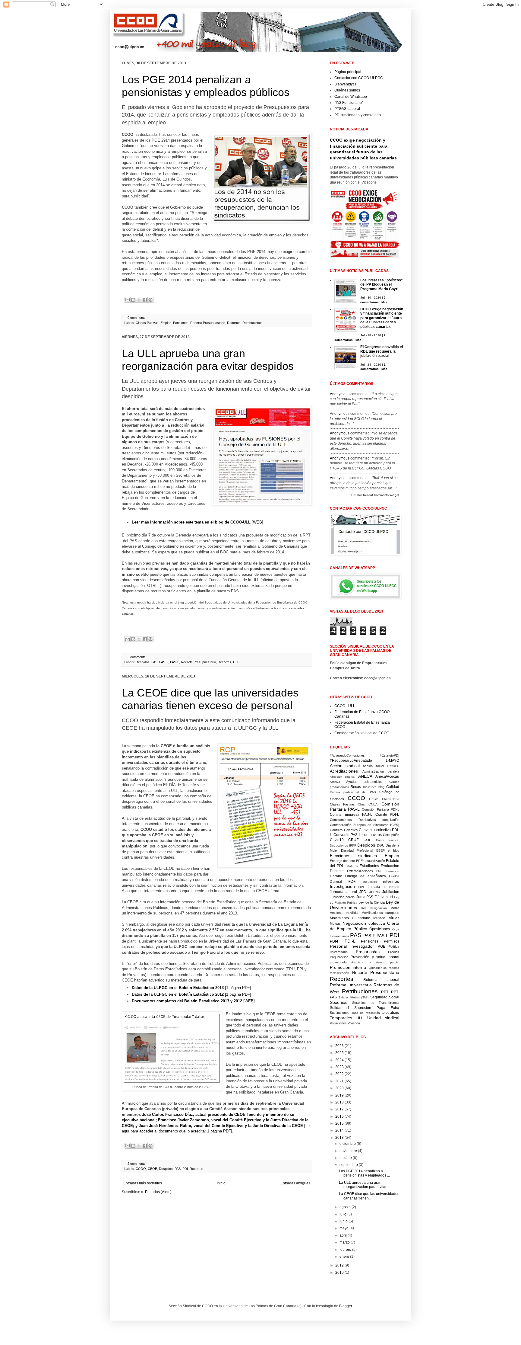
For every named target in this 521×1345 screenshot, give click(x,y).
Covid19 (337, 840)
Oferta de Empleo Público (364, 926)
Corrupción (391, 835)
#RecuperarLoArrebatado (351, 760)
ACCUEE (393, 766)
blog (381, 787)
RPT (384, 992)
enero (344, 1256)
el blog (393, 850)
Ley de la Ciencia (371, 902)
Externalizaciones (360, 871)
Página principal (347, 72)
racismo (394, 967)
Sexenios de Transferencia (375, 1002)
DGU (380, 845)
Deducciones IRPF (343, 845)
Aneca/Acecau (387, 776)
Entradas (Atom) (158, 1192)
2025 (339, 1053)
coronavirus (372, 835)
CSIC (367, 840)
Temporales (341, 1017)
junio (343, 1221)
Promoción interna (348, 967)
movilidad (352, 912)
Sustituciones (339, 1012)
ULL (236, 662)
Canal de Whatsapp (350, 96)
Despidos (143, 662)
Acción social (373, 766)
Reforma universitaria (351, 984)
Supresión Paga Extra (376, 1008)
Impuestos (369, 881)
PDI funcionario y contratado (357, 115)
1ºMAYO (392, 760)
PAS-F (163, 662)
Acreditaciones (344, 771)
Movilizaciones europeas (380, 912)
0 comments (137, 317)
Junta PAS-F (366, 897)
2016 (339, 1116)
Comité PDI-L (387, 814)
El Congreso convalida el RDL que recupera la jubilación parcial (381, 351)
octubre (345, 1158)
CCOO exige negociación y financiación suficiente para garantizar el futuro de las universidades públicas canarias (381, 318)
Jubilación (390, 892)
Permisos (391, 941)
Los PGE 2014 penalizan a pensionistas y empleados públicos (205, 85)
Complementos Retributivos (353, 819)
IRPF (361, 887)
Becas (356, 787)
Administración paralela (380, 771)
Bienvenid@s (345, 84)
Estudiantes (369, 866)
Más (384, 302)
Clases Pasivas (147, 323)
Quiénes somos (347, 90)
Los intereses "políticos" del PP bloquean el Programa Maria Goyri (381, 284)
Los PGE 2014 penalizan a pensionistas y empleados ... (364, 1173)
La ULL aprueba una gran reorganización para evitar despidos (208, 359)
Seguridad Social (384, 997)
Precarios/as (368, 951)
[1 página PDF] (191, 987)
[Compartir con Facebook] (145, 300)
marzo (344, 1242)
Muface (379, 918)
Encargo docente (342, 861)
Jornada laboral (343, 892)
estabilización (375, 861)
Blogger (345, 1306)
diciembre (347, 1144)
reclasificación (339, 973)
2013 (339, 1137)
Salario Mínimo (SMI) (353, 997)
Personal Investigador (352, 946)
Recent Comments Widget (381, 495)
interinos (391, 881)
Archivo (335, 781)
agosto (345, 1207)
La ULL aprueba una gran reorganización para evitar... (364, 1184)
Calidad (392, 787)
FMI (378, 871)
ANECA (365, 776)
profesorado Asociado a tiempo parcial (364, 962)
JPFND (374, 892)
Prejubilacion (339, 957)
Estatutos (351, 866)
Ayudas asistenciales (364, 781)
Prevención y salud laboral (375, 957)
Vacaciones (338, 1023)
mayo (344, 1228)
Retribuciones (252, 323)
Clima (361, 804)
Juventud (385, 897)
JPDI (363, 892)
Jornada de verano (383, 887)
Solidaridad (339, 1008)
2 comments (137, 1163)
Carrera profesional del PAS (353, 792)
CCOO (141, 1168)
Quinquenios (378, 967)
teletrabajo (390, 1012)
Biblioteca (370, 787)
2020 (339, 1088)
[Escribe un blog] (133, 300)
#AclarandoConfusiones (347, 755)
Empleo (165, 323)
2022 (339, 1074)
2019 (339, 1095)
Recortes (234, 323)
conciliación (390, 819)
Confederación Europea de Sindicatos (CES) (364, 825)
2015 (339, 1123)
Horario (336, 876)
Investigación (342, 886)
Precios (393, 952)
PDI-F (334, 941)
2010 (339, 1272)
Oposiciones (379, 929)
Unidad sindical (383, 1017)
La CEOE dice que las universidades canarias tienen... (369, 1196)
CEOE (152, 1168)
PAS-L (174, 662)
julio (342, 1214)
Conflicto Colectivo (344, 830)
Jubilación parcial (342, 897)
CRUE (353, 840)
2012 (339, 1265)
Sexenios (338, 1002)
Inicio (221, 1183)
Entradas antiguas (295, 1183)
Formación (392, 871)
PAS (154, 662)
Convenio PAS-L (347, 835)
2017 (339, 1109)
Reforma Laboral (381, 980)
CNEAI (373, 804)
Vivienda (354, 1023)
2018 (339, 1102)
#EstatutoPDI (389, 755)
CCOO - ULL (344, 706)
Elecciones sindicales (353, 855)
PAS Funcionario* (348, 103)
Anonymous (339, 394)
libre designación (374, 908)
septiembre (348, 1165)
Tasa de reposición (366, 1012)
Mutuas (335, 923)
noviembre (348, 1151)
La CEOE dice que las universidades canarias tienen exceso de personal (210, 699)
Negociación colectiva (364, 923)
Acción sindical (345, 765)
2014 (339, 1130)
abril (343, 1235)
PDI (185, 1168)
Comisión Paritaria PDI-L (380, 809)
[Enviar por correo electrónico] (128, 300)
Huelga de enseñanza (365, 876)
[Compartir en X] (139, 300)
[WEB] (197, 522)
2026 (339, 1046)
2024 (339, 1060)
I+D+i (352, 881)
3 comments (137, 657)
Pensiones (180, 323)
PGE (381, 946)
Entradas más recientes (142, 1183)
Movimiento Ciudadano (350, 918)
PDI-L (350, 941)
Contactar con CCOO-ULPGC (358, 78)
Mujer (393, 917)
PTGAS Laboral (347, 109)
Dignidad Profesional (357, 850)
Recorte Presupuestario (207, 323)
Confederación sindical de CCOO (361, 733)
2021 (339, 1081)
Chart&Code (390, 799)
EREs (360, 861)
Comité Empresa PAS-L (351, 814)
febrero (345, 1249)
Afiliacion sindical (342, 776)
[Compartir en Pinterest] (150, 300)
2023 (339, 1067)
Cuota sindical (387, 840)
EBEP (380, 850)
